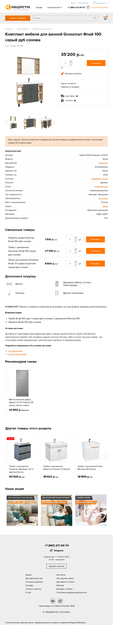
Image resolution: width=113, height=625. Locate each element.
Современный (101, 186)
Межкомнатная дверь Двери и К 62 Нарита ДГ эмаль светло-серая (21, 402)
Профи (39, 7)
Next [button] (51, 80)
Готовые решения (34, 582)
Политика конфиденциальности (71, 592)
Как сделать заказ (65, 578)
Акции (28, 575)
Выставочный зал (34, 578)
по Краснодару (15, 351)
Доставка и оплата (65, 582)
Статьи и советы (33, 589)
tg (60, 601)
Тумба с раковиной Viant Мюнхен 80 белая (90, 467)
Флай (105, 206)
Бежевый (96, 178)
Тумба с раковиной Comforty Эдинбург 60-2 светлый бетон (21, 469)
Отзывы (29, 585)
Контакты (60, 575)
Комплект (103, 163)
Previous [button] (8, 80)
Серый (105, 178)
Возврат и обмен (64, 589)
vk (52, 601)
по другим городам (17, 354)
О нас (28, 592)
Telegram (59, 550)
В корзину (96, 63)
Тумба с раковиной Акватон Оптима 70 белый (56, 467)
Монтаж (60, 585)
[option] (29, 80)
